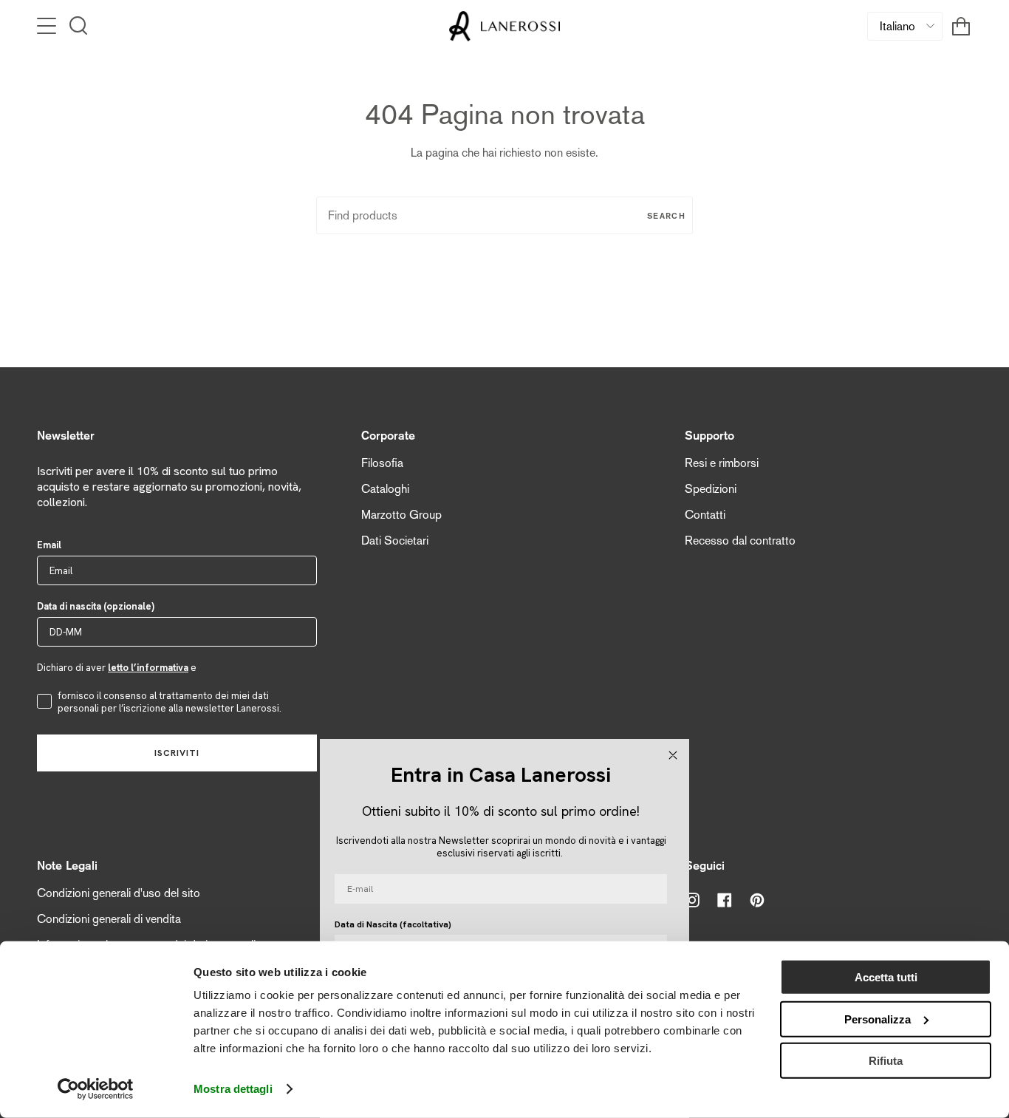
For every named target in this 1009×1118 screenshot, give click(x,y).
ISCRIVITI (176, 753)
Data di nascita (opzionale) (95, 606)
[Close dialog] (673, 755)
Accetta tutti (886, 977)
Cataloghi (385, 489)
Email (49, 545)
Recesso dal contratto (740, 541)
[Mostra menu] (48, 26)
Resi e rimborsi (722, 463)
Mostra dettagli (233, 1089)
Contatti (705, 515)
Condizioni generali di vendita (109, 919)
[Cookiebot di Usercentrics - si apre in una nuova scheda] (95, 1089)
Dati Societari (394, 541)
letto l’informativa (148, 667)
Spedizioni (710, 489)
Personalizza (877, 1018)
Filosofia (382, 463)
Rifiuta (886, 1060)
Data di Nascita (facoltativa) (393, 924)
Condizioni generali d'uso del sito (118, 893)
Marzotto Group (401, 515)
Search (666, 215)
